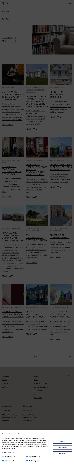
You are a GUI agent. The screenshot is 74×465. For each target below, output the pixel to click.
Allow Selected (62, 447)
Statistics (8, 461)
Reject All (62, 453)
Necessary (8, 456)
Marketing (32, 461)
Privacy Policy (8, 452)
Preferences (33, 456)
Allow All (62, 441)
